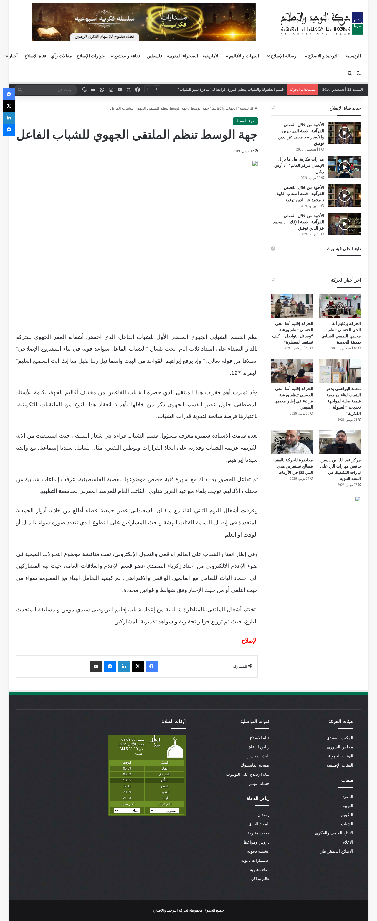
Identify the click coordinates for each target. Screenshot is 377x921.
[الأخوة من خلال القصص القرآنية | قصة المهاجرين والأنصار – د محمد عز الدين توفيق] (344, 133)
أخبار (13, 56)
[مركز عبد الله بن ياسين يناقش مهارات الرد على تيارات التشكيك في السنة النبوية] (340, 442)
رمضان (263, 815)
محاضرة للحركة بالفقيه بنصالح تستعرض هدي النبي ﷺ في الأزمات (293, 466)
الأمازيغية (211, 56)
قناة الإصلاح (35, 56)
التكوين (347, 815)
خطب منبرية (258, 833)
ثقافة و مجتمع (127, 56)
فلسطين (154, 56)
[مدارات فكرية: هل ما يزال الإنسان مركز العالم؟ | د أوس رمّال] (344, 167)
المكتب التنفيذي (339, 738)
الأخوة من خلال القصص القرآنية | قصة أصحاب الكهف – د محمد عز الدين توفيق (297, 193)
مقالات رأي (61, 56)
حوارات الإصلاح (91, 56)
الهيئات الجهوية (340, 756)
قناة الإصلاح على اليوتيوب (247, 774)
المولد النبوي (258, 824)
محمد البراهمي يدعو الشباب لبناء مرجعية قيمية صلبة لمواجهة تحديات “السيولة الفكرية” (343, 401)
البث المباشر (258, 756)
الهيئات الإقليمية (339, 765)
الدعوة (347, 796)
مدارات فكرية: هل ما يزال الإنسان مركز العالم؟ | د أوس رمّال (299, 165)
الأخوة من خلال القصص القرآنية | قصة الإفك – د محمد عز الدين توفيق (298, 222)
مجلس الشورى (340, 747)
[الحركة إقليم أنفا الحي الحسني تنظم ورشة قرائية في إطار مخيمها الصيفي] (292, 371)
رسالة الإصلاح (283, 56)
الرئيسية (353, 56)
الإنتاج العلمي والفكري (334, 833)
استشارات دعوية (255, 860)
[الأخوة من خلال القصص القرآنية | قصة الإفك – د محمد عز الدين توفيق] (344, 224)
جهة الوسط (200, 108)
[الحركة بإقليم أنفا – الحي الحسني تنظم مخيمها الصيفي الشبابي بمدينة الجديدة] (340, 306)
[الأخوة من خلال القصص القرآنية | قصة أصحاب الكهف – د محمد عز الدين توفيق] (344, 195)
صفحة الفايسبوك (255, 765)
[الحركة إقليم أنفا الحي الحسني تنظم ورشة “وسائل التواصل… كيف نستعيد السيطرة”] (292, 306)
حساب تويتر (259, 783)
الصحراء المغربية (182, 56)
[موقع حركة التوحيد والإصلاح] (322, 23)
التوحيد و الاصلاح (323, 56)
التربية (348, 805)
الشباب (347, 824)
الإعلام (347, 842)
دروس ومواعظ (256, 842)
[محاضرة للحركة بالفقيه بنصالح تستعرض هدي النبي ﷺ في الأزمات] (292, 442)
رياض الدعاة (259, 747)
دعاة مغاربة (259, 869)
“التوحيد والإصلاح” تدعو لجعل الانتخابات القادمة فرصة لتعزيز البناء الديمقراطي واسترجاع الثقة (210, 89)
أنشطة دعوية (258, 851)
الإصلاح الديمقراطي (336, 851)
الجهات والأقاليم (244, 56)
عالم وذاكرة (259, 879)
